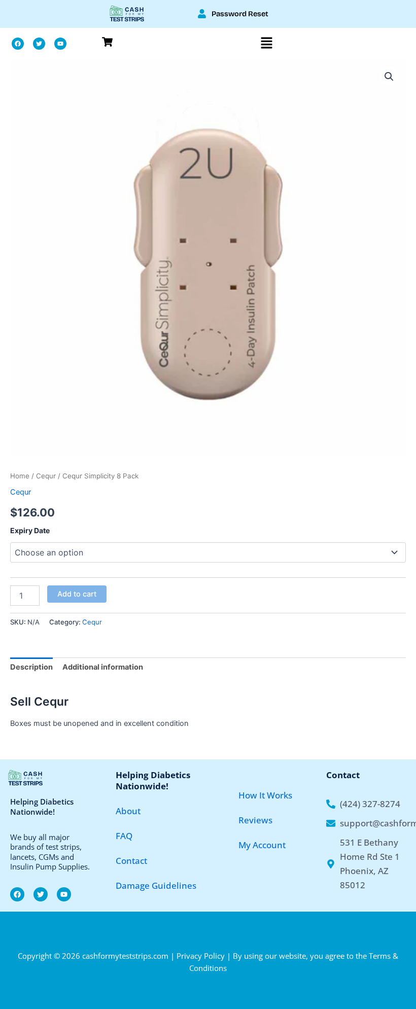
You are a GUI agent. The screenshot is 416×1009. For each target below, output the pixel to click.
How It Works (265, 795)
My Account (262, 845)
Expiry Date (30, 530)
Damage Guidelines (156, 885)
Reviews (255, 820)
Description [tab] (31, 667)
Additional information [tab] (102, 667)
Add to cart (76, 594)
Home (19, 476)
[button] (267, 44)
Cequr (46, 476)
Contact (131, 860)
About (128, 811)
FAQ (124, 836)
